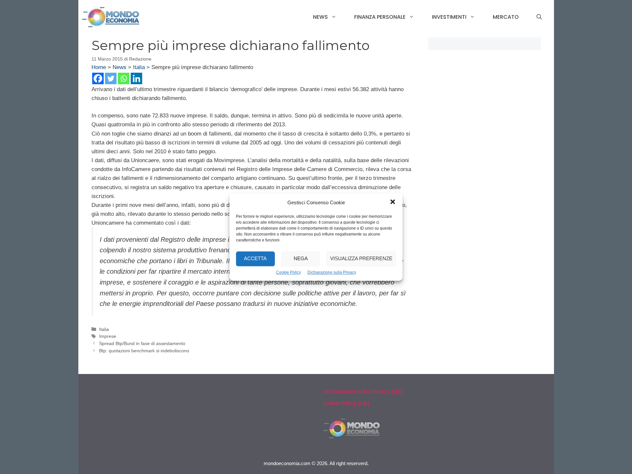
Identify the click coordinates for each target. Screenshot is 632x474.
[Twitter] (111, 78)
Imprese (107, 336)
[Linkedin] (136, 78)
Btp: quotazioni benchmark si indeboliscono (144, 350)
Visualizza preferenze (361, 258)
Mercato (506, 17)
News (320, 17)
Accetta (255, 258)
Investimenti (449, 17)
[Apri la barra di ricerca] (539, 17)
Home (99, 67)
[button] (392, 202)
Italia (139, 67)
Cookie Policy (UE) (346, 403)
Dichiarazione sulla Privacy (331, 272)
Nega (301, 258)
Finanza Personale (380, 17)
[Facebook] (98, 78)
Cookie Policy (288, 272)
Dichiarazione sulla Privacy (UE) (363, 391)
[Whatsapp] (123, 78)
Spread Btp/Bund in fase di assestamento (142, 343)
